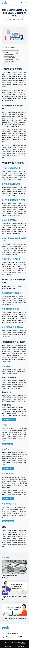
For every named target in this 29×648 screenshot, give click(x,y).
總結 (5, 63)
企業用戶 (17, 19)
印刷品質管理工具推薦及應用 (10, 576)
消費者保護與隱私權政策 (10, 646)
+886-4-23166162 (9, 638)
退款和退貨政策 (20, 646)
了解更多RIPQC (7, 444)
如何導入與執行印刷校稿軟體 (11, 59)
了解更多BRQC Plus (9, 419)
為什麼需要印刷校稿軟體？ (10, 56)
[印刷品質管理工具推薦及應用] (14, 567)
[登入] (24, 2)
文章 (14, 19)
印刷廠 (21, 19)
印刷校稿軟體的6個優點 (9, 58)
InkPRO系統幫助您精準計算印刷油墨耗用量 (14, 618)
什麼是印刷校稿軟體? (9, 54)
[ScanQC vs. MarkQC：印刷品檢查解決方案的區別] (14, 587)
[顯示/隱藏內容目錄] (16, 52)
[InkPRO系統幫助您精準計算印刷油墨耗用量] (14, 609)
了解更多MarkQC (8, 521)
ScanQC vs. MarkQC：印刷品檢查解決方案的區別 (14, 597)
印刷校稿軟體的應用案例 (10, 61)
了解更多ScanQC (8, 468)
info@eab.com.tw (22, 638)
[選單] (26, 2)
